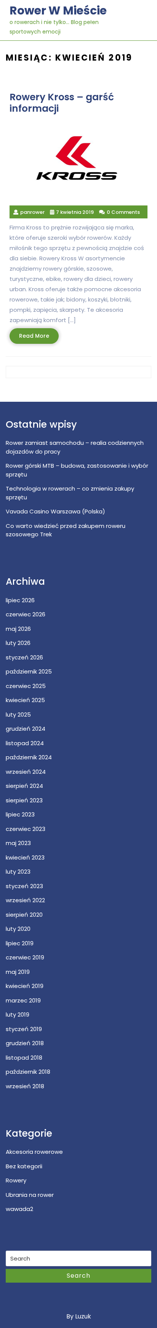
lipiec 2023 (20, 814)
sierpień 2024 (24, 786)
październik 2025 (29, 671)
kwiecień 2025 (25, 700)
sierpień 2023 (24, 800)
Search (78, 1275)
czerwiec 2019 (25, 957)
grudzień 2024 (25, 729)
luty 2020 (18, 929)
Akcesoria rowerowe (34, 1152)
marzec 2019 (23, 1000)
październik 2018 (28, 1072)
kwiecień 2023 (25, 857)
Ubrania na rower (30, 1195)
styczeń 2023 (24, 886)
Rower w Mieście (58, 10)
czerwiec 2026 (25, 614)
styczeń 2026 (24, 657)
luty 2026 (18, 643)
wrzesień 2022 (25, 900)
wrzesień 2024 (26, 772)
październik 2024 (29, 757)
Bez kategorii (24, 1166)
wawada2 (19, 1209)
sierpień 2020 (24, 915)
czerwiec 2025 (26, 686)
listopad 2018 (24, 1058)
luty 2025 (18, 715)
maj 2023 (18, 843)
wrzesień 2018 (25, 1086)
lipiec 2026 (20, 600)
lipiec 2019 (20, 943)
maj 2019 (18, 972)
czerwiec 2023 (25, 829)
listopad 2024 (25, 743)
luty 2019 (17, 1014)
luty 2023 (18, 872)
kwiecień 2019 (24, 986)
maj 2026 (18, 629)
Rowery (16, 1180)
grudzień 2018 (25, 1043)
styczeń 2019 (24, 1029)
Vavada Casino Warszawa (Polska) (55, 511)
